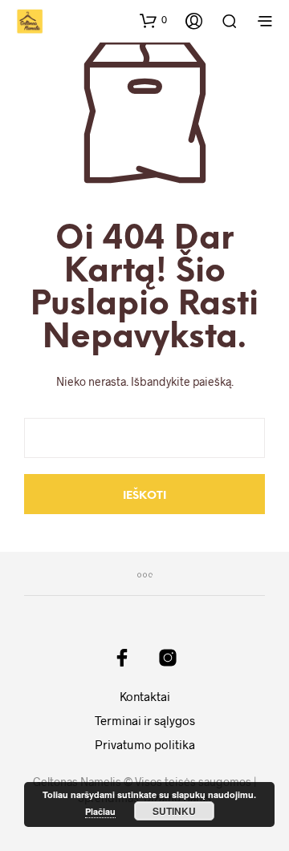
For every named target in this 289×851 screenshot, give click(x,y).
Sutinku (174, 811)
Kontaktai (145, 696)
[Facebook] (122, 657)
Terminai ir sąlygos (145, 720)
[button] (153, 20)
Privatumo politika (145, 744)
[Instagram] (167, 657)
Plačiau (100, 811)
